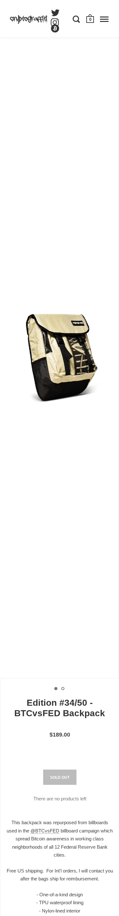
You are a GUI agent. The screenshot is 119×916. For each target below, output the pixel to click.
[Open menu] (104, 19)
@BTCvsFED (44, 830)
